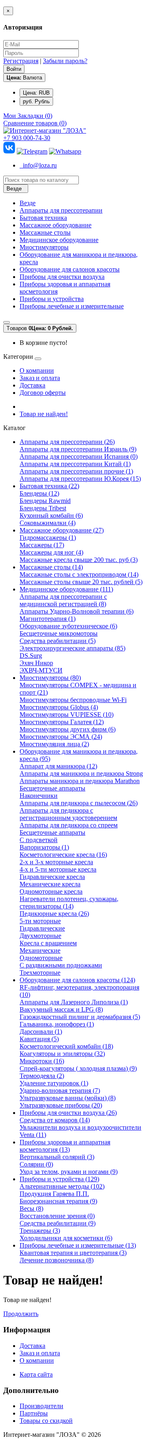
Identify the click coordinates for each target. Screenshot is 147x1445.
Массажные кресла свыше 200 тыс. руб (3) (79, 559)
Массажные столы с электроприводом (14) (79, 574)
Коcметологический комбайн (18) (66, 1046)
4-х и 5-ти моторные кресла (58, 869)
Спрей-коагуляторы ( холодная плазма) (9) (78, 1068)
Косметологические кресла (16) (63, 854)
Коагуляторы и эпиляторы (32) (62, 1053)
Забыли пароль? (65, 60)
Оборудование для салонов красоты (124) (77, 979)
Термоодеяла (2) (42, 1075)
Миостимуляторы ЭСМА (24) (61, 736)
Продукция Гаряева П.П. (54, 1193)
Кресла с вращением (48, 943)
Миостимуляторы (44, 247)
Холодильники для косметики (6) (66, 1237)
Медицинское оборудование (59, 239)
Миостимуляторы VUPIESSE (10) (67, 714)
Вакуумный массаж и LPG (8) (61, 1009)
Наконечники (39, 795)
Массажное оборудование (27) (62, 530)
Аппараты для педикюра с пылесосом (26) (79, 803)
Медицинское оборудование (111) (66, 589)
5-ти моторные (40, 920)
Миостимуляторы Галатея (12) (62, 721)
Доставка (32, 385)
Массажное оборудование (55, 225)
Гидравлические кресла (52, 876)
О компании (37, 370)
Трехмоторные (40, 972)
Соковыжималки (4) (48, 522)
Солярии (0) (36, 1164)
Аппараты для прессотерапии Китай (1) (75, 463)
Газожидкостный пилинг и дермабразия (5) (80, 1016)
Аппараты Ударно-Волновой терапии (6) (77, 611)
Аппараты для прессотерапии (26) (67, 441)
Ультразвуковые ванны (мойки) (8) (68, 1097)
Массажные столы (45, 232)
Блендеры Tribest (43, 508)
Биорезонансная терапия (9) (58, 1201)
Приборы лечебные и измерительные (72, 306)
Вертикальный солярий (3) (57, 1156)
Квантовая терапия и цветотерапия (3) (73, 1252)
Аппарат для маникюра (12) (58, 766)
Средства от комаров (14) (55, 1120)
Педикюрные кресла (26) (54, 913)
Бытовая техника (43, 217)
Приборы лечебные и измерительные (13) (78, 1245)
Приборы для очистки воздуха (62, 276)
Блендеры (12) (39, 493)
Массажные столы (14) (51, 567)
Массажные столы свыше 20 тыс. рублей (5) (81, 581)
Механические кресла (50, 884)
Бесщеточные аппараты (52, 788)
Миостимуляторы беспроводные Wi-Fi (73, 699)
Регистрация (20, 60)
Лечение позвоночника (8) (57, 1260)
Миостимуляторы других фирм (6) (68, 729)
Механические (40, 950)
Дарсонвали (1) (41, 1031)
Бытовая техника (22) (49, 485)
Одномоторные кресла (51, 891)
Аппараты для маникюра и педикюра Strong (81, 773)
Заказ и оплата (40, 377)
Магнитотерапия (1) (48, 618)
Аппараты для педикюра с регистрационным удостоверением (68, 814)
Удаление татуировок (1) (54, 1083)
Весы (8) (31, 1208)
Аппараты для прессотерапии (61, 210)
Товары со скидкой (46, 1420)
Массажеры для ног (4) (51, 552)
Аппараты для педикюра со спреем (69, 825)
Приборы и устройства (52, 298)
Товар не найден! (44, 413)
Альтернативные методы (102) (62, 1186)
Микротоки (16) (42, 1061)
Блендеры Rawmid (45, 500)
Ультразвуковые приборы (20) (61, 1105)
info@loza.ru (38, 165)
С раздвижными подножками (61, 965)
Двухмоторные (40, 935)
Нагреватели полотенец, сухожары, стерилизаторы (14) (69, 902)
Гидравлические (42, 928)
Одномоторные (41, 957)
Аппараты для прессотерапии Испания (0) (79, 456)
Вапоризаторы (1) (44, 847)
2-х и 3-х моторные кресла (56, 861)
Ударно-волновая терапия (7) (60, 1090)
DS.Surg (31, 655)
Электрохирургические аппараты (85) (72, 648)
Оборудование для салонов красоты (70, 269)
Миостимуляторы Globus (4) (59, 707)
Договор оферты (43, 392)
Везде (28, 202)
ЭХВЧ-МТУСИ (41, 670)
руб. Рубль (36, 101)
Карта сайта (36, 1374)
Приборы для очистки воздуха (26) (68, 1112)
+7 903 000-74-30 (26, 137)
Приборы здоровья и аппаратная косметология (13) (65, 1146)
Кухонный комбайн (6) (51, 515)
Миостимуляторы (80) (50, 677)
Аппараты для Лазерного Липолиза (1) (74, 1002)
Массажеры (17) (42, 544)
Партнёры (34, 1413)
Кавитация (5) (39, 1038)
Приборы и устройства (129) (59, 1178)
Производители (41, 1405)
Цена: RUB (36, 93)
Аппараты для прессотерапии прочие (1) (76, 471)
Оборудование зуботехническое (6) (68, 626)
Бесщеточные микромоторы (59, 633)
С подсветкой (39, 839)
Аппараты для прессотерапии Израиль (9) (78, 449)
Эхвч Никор (36, 662)
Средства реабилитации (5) (58, 640)
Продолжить (20, 1313)
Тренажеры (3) (40, 1230)
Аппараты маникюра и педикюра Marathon (80, 780)
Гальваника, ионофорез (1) (57, 1024)
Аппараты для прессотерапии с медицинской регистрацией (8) (63, 600)
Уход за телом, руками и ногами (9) (69, 1171)
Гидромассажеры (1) (48, 537)
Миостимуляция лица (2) (54, 744)
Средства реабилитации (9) (58, 1223)
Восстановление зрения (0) (57, 1215)
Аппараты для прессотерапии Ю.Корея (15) (80, 478)
